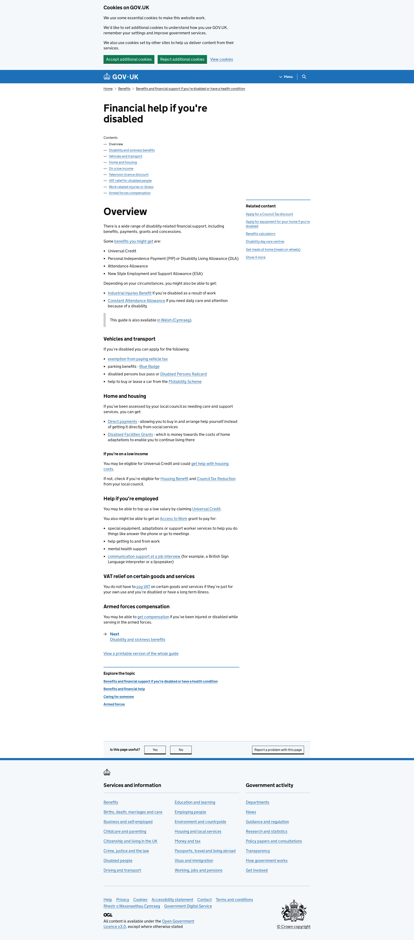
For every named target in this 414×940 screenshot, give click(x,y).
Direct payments (122, 421)
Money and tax (188, 841)
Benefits (124, 89)
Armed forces (114, 704)
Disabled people (118, 860)
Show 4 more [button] (255, 257)
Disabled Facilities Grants (130, 434)
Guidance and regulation (267, 821)
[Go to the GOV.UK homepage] (121, 77)
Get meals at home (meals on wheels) (273, 249)
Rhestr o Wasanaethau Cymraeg (132, 906)
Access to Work (173, 518)
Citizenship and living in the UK (130, 841)
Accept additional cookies (129, 59)
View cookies (221, 59)
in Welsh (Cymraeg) (174, 320)
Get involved (257, 870)
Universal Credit (206, 508)
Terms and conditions (234, 899)
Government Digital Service (188, 906)
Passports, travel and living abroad (205, 850)
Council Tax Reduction (216, 478)
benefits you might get (133, 241)
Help (108, 899)
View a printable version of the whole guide (141, 653)
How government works (267, 860)
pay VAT (143, 586)
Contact (204, 899)
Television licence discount (129, 174)
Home (108, 89)
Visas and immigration (194, 860)
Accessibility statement (172, 899)
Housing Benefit (174, 478)
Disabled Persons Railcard (183, 373)
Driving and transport (122, 870)
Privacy (122, 899)
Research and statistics (266, 831)
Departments (257, 802)
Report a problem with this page (278, 750)
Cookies (140, 899)
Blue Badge (149, 366)
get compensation (153, 616)
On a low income (121, 168)
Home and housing (123, 162)
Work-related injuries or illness (131, 187)
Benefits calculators (260, 234)
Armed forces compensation (130, 193)
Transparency (258, 850)
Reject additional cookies (182, 59)
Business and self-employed (128, 821)
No (185, 750)
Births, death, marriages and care (133, 811)
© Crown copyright (293, 926)
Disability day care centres (265, 241)
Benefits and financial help (124, 689)
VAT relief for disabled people (130, 181)
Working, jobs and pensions (199, 870)
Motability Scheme (185, 381)
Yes (159, 750)
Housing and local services (198, 831)
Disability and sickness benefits (132, 150)
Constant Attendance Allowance (136, 300)
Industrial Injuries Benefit (130, 293)
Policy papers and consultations (274, 841)
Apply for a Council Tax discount (269, 214)
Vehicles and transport (125, 156)
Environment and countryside (200, 821)
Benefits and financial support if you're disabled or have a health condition (190, 89)
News (251, 811)
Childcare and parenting (125, 831)
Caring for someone (119, 697)
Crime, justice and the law (126, 850)
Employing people (190, 811)
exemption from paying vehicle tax (138, 358)
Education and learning (195, 802)
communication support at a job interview (144, 556)
